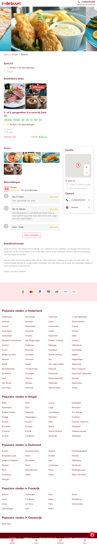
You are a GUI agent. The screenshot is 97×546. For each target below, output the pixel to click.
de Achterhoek (8, 369)
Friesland (29, 359)
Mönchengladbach (79, 451)
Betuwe (5, 359)
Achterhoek (7, 317)
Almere (5, 326)
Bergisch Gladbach (10, 460)
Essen (27, 465)
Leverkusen (53, 465)
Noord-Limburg (55, 354)
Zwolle (75, 387)
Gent (27, 407)
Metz (50, 494)
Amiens (5, 494)
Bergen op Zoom (9, 354)
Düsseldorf (30, 460)
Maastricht (52, 335)
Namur (51, 426)
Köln (50, 460)
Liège (50, 407)
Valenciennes (77, 504)
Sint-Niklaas (77, 412)
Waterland (76, 364)
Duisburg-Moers (32, 451)
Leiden (51, 331)
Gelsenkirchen (31, 470)
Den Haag (6, 387)
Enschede (29, 350)
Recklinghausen (78, 470)
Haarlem (29, 378)
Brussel (5, 421)
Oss (50, 359)
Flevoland (29, 354)
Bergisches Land (9, 455)
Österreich (6, 523)
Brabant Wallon (8, 412)
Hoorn (51, 321)
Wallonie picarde (79, 431)
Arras (4, 499)
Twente (75, 331)
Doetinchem (30, 326)
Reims (51, 508)
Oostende (52, 436)
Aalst (4, 403)
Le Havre (29, 504)
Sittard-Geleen (78, 321)
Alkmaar (5, 321)
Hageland (29, 412)
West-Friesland (78, 369)
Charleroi (6, 431)
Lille (27, 508)
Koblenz (51, 451)
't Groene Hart (31, 369)
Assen (4, 350)
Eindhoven (29, 345)
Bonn (4, 470)
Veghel (75, 354)
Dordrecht (29, 331)
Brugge (5, 417)
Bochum (5, 465)
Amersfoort (7, 331)
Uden (74, 335)
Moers (51, 470)
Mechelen (52, 417)
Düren (28, 455)
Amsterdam (7, 335)
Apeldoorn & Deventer (11, 340)
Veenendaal (77, 350)
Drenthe (28, 335)
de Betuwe (6, 373)
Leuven (51, 403)
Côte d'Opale (7, 508)
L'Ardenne (29, 436)
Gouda (28, 364)
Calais (4, 504)
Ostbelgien (76, 403)
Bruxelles (6, 426)
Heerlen (28, 383)
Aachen (5, 451)
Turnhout (76, 417)
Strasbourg (76, 499)
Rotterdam (53, 383)
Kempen (28, 426)
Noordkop (52, 350)
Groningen (29, 373)
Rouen (74, 494)
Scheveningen (54, 387)
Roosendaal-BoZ (55, 378)
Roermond (52, 373)
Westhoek (76, 436)
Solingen (5, 479)
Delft (4, 378)
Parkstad (52, 369)
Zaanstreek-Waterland (81, 373)
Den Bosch (6, 383)
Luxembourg (53, 412)
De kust (5, 436)
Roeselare (76, 407)
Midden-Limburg (55, 340)
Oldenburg (76, 460)
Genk (27, 403)
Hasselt (28, 421)
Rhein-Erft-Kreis (79, 474)
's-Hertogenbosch (79, 317)
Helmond (29, 387)
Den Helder (30, 317)
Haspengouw (30, 417)
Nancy (51, 499)
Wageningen (77, 359)
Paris (50, 504)
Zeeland (75, 378)
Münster (75, 455)
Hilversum (52, 317)
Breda (4, 364)
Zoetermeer (77, 383)
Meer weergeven (31, 235)
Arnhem (5, 345)
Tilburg (75, 326)
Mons (50, 421)
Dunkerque (30, 494)
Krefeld (51, 455)
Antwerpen (7, 407)
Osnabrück (76, 465)
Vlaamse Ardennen (80, 421)
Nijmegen (52, 345)
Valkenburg (77, 345)
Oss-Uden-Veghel (56, 364)
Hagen (28, 474)
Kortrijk (28, 431)
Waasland (76, 426)
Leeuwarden (53, 326)
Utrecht (75, 340)
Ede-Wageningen (32, 340)
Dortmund (6, 474)
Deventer (29, 321)
